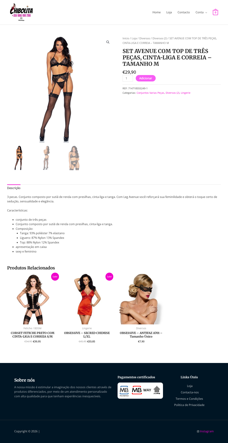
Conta (200, 12)
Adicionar (145, 78)
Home (156, 12)
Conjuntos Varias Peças (150, 92)
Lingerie (185, 92)
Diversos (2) (159, 38)
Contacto (184, 12)
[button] (108, 42)
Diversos (144, 38)
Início (126, 38)
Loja (169, 12)
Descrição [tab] (13, 188)
